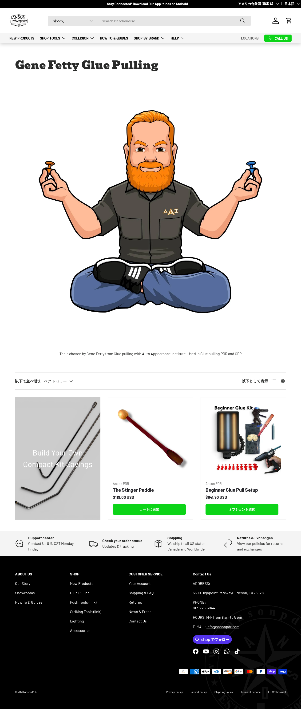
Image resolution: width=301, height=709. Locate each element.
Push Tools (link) (83, 602)
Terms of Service (251, 691)
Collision (80, 37)
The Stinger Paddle (133, 490)
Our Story (22, 583)
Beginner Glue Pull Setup (232, 490)
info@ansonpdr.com (222, 626)
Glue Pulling (80, 592)
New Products (21, 37)
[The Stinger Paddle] (150, 440)
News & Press (140, 611)
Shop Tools (50, 37)
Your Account (140, 583)
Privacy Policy (174, 691)
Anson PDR (30, 691)
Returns (135, 602)
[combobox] (149, 21)
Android (182, 4)
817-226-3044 (204, 608)
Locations (250, 38)
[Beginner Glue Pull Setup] (243, 440)
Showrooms (25, 592)
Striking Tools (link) (85, 611)
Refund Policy (198, 691)
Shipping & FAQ (141, 592)
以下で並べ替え (28, 381)
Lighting (77, 621)
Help (175, 37)
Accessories (80, 630)
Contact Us (138, 621)
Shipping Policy (223, 691)
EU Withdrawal (277, 691)
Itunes (167, 4)
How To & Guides (114, 37)
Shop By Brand (146, 37)
